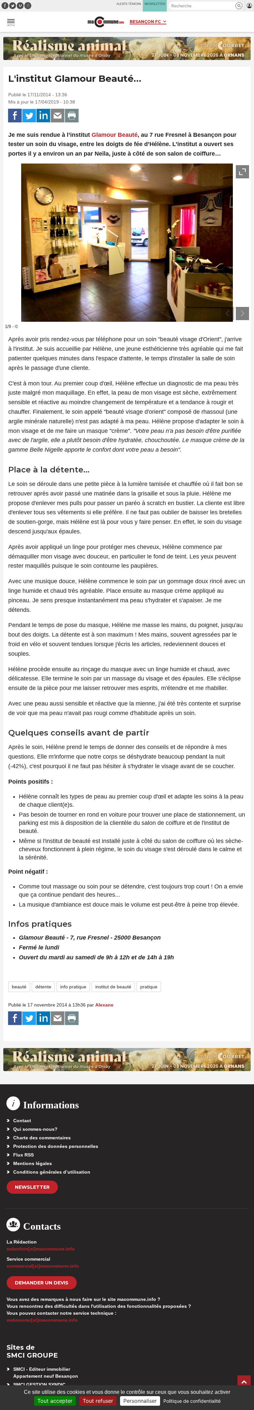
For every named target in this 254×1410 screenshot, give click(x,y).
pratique (148, 986)
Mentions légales (32, 1163)
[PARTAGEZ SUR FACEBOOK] (14, 115)
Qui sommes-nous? (35, 1129)
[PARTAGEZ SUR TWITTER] (29, 115)
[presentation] (227, 313)
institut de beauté (113, 986)
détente (43, 986)
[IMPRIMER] (71, 115)
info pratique (73, 986)
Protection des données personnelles (55, 1146)
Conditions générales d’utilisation (51, 1172)
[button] (238, 5)
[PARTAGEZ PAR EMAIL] (57, 115)
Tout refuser (98, 1400)
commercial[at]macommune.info (43, 1266)
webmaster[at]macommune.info (42, 1320)
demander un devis (41, 1283)
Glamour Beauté (115, 135)
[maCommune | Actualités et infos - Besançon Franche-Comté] (106, 22)
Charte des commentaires (42, 1137)
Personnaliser (140, 1400)
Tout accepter (54, 1400)
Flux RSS (23, 1154)
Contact (22, 1120)
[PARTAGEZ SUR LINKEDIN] (43, 115)
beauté (19, 986)
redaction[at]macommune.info (41, 1248)
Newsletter (32, 1187)
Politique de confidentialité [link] (192, 1401)
